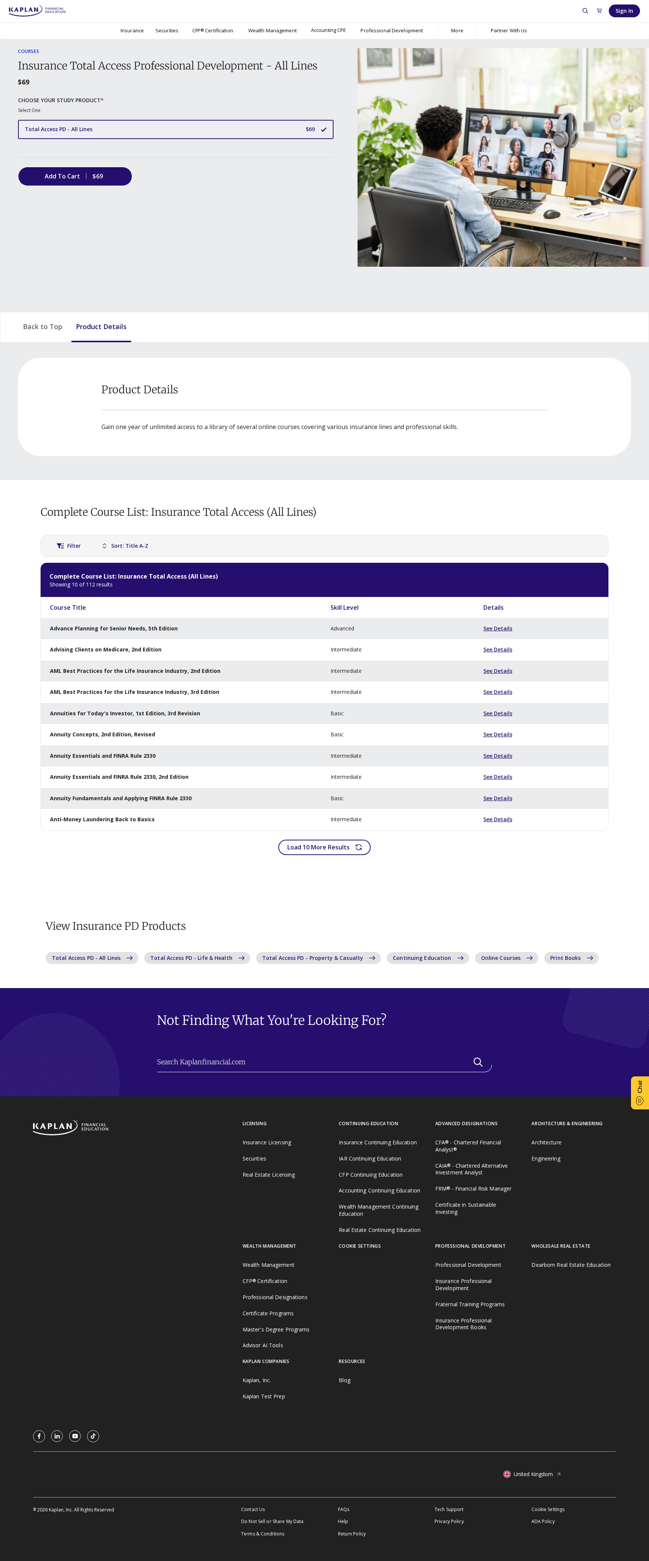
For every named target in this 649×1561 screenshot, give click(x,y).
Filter (74, 545)
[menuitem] (132, 30)
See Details (497, 628)
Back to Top (42, 326)
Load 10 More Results (318, 847)
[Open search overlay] (585, 11)
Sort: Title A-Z (129, 545)
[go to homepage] (138, 1128)
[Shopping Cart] (599, 11)
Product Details (101, 326)
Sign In (624, 10)
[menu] (328, 31)
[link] (39, 1436)
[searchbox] (324, 1062)
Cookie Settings (548, 1509)
